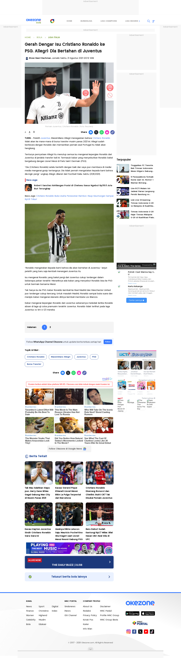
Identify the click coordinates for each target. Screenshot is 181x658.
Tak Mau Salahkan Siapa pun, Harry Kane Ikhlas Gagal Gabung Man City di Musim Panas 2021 (37, 493)
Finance (30, 611)
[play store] (132, 613)
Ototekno (44, 611)
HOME (28, 37)
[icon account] (27, 58)
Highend (43, 615)
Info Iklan (87, 629)
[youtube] (146, 631)
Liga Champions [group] (109, 21)
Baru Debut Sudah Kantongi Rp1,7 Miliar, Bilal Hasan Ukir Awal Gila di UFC (99, 534)
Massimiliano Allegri (60, 357)
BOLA (39, 37)
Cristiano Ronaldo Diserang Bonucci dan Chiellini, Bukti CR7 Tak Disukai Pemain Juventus (99, 493)
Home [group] (69, 21)
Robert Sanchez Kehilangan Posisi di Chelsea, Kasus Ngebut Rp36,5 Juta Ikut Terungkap (73, 187)
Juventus (45, 138)
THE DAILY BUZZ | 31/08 (67, 564)
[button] (139, 21)
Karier (86, 624)
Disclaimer (105, 607)
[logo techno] (33, 21)
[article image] (123, 168)
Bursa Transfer (34, 364)
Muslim (42, 620)
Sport (41, 607)
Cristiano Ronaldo (101, 138)
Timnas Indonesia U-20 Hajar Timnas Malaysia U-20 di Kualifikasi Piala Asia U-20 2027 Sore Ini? (143, 215)
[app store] (148, 613)
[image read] (28, 187)
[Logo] (52, 21)
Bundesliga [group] (86, 21)
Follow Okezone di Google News (65, 449)
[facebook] (134, 631)
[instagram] (128, 631)
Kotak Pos (88, 620)
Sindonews (70, 607)
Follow (108, 342)
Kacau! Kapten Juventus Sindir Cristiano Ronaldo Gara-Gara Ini (38, 532)
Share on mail (107, 132)
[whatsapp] (102, 132)
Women (30, 615)
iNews (68, 611)
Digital (55, 607)
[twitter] (140, 631)
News (29, 607)
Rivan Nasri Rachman (40, 58)
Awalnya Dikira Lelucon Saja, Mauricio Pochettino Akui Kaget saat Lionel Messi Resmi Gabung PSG (69, 534)
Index (54, 611)
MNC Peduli (106, 611)
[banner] (69, 553)
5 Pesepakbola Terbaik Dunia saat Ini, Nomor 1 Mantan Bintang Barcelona (142, 180)
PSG (94, 357)
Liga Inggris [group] (131, 21)
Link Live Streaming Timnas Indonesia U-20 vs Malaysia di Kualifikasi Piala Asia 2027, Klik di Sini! (143, 203)
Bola (28, 624)
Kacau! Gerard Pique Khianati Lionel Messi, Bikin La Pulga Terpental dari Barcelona (68, 493)
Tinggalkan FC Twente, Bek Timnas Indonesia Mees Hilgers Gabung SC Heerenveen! (142, 169)
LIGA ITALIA (54, 37)
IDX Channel (71, 615)
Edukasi (42, 624)
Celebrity (31, 620)
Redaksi (87, 611)
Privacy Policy (90, 615)
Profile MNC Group (109, 615)
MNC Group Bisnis (109, 620)
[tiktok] (152, 631)
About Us (87, 607)
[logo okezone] (140, 603)
